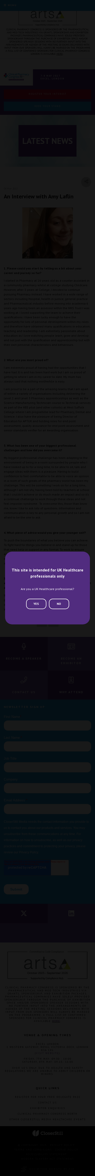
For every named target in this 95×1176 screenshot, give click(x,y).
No (59, 604)
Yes (36, 604)
